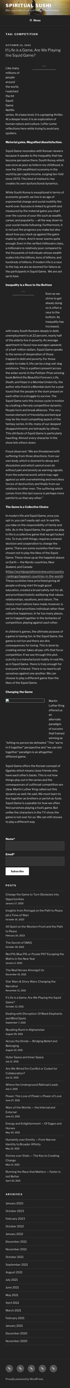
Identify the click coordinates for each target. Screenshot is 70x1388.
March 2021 (13, 1310)
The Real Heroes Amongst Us (25, 970)
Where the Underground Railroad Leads (32, 1084)
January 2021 (14, 1325)
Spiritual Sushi (29, 5)
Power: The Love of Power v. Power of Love (34, 1096)
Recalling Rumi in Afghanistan (25, 1029)
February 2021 (15, 1318)
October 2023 (15, 1211)
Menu (37, 20)
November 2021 (16, 1249)
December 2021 (16, 1241)
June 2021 (12, 1287)
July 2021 (12, 1279)
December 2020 (16, 1333)
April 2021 (12, 1302)
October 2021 (15, 1257)
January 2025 (14, 1203)
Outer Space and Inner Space (25, 1057)
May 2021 (12, 1295)
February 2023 (15, 1218)
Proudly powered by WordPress (24, 1379)
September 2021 (17, 1264)
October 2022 (15, 1226)
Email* (10, 854)
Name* (10, 839)
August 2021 (14, 1272)
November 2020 (16, 1341)
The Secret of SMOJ (19, 942)
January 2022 (14, 1234)
